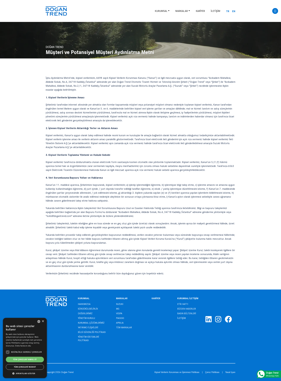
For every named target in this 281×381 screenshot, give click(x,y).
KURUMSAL (161, 11)
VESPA (119, 313)
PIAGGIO (120, 318)
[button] (25, 373)
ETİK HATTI (182, 304)
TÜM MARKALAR (124, 327)
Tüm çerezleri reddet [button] (25, 367)
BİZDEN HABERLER (186, 308)
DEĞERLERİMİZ (85, 313)
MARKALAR (181, 11)
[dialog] (25, 348)
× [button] (43, 321)
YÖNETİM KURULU (86, 318)
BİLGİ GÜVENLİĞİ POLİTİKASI (92, 332)
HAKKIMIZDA (84, 304)
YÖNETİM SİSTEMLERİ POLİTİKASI (88, 338)
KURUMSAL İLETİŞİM (187, 298)
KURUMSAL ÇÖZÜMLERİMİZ (91, 322)
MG (117, 308)
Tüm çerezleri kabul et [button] (25, 359)
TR (227, 11)
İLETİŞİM (215, 11)
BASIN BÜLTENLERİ (186, 313)
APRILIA (120, 322)
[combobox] (38, 321)
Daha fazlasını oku (23, 345)
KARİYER (200, 11)
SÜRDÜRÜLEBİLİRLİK (88, 308)
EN (233, 11)
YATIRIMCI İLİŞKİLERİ (88, 327)
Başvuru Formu (94, 212)
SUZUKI (119, 304)
